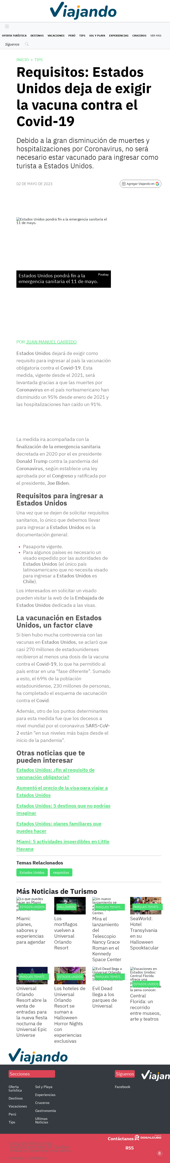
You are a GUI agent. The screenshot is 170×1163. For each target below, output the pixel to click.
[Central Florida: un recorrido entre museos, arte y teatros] (145, 979)
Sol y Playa (97, 35)
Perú (71, 35)
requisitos (61, 872)
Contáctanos (121, 1139)
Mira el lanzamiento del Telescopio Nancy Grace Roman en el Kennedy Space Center (106, 939)
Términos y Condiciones (27, 1158)
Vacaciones (56, 35)
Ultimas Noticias (41, 1120)
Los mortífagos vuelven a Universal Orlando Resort (65, 933)
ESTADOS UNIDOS (32, 907)
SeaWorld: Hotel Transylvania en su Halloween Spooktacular (144, 933)
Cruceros (139, 35)
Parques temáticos (148, 907)
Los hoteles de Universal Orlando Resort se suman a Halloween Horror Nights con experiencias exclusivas (69, 1014)
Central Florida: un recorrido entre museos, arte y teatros (145, 1007)
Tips (82, 35)
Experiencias (118, 35)
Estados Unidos (32, 872)
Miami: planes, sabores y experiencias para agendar (30, 930)
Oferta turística (14, 35)
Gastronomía (45, 1110)
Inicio (22, 59)
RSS (130, 1148)
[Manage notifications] (159, 1153)
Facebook (122, 1086)
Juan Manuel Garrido (51, 342)
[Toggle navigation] (6, 27)
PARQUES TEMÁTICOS (111, 907)
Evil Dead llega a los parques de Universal (104, 997)
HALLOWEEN (66, 907)
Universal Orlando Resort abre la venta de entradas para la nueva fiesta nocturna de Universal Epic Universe (31, 1011)
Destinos (37, 35)
